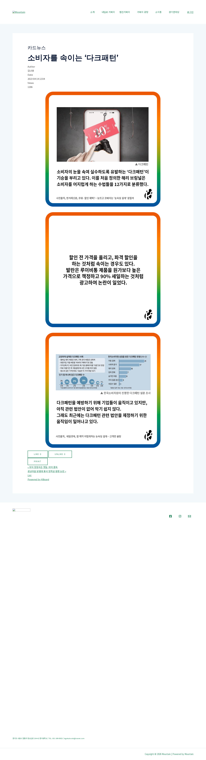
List (30, 475)
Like (37, 454)
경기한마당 (174, 12)
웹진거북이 (124, 12)
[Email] (189, 516)
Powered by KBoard (38, 479)
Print (37, 461)
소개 (92, 12)
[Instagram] (180, 516)
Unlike (60, 454)
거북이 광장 (142, 12)
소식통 (158, 12)
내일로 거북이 (108, 12)
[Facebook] (170, 516)
